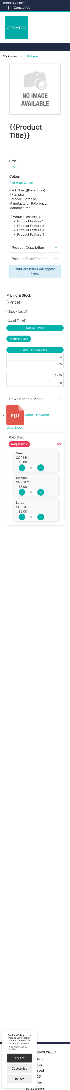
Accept (19, 1058)
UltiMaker (31, 56)
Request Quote (18, 338)
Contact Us (22, 7)
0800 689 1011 (14, 3)
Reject (19, 1079)
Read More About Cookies (17, 1048)
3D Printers (10, 56)
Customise (19, 1068)
